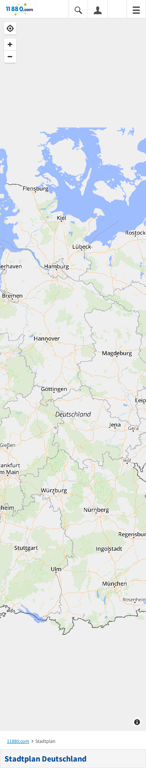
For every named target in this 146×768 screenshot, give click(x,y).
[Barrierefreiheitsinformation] (117, 9)
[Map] (73, 374)
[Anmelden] (98, 9)
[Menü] (136, 9)
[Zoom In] (10, 45)
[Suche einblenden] (78, 9)
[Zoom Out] (10, 57)
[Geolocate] (10, 28)
